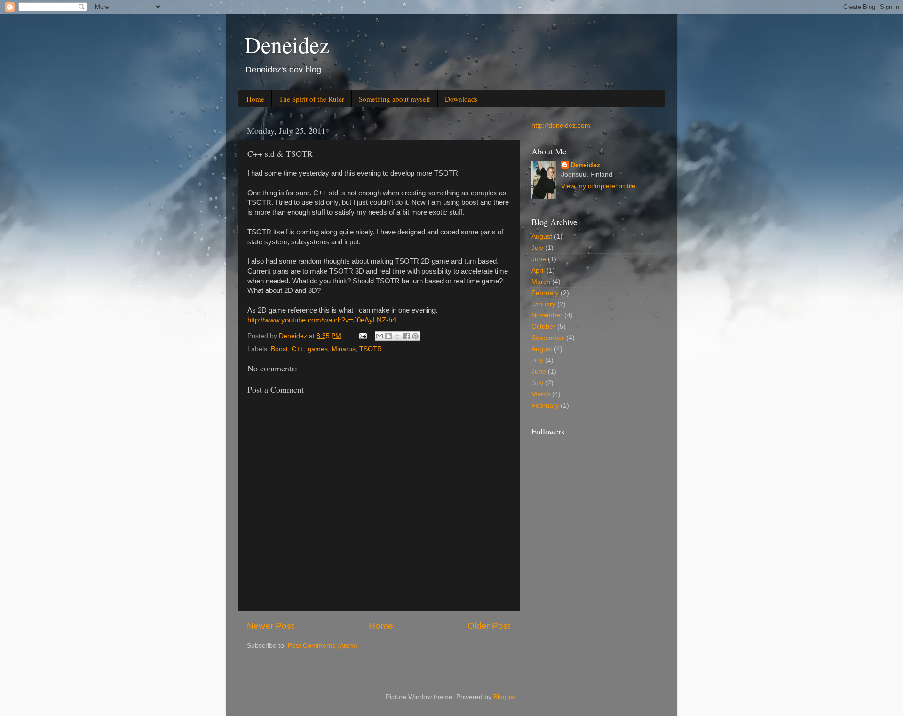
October (543, 326)
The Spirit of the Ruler (311, 99)
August (541, 236)
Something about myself (394, 99)
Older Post (488, 626)
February (545, 293)
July (537, 247)
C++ (298, 349)
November (546, 315)
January (543, 304)
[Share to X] (397, 336)
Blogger (504, 696)
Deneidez (287, 44)
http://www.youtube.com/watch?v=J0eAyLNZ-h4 (321, 320)
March (540, 281)
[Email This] (379, 336)
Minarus (344, 349)
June (538, 259)
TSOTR (370, 349)
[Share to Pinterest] (415, 336)
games (318, 349)
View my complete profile (598, 186)
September (547, 337)
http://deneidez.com (560, 125)
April (538, 270)
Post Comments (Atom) (322, 645)
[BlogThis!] (388, 336)
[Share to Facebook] (406, 336)
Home (255, 99)
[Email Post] (362, 335)
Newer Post (270, 626)
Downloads (461, 99)
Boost (279, 349)
